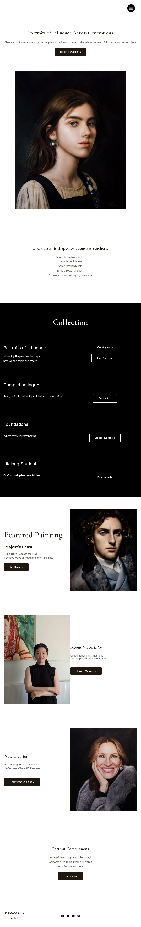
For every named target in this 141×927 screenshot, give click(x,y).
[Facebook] (62, 916)
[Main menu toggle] (131, 8)
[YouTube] (73, 916)
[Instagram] (78, 916)
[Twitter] (67, 916)
